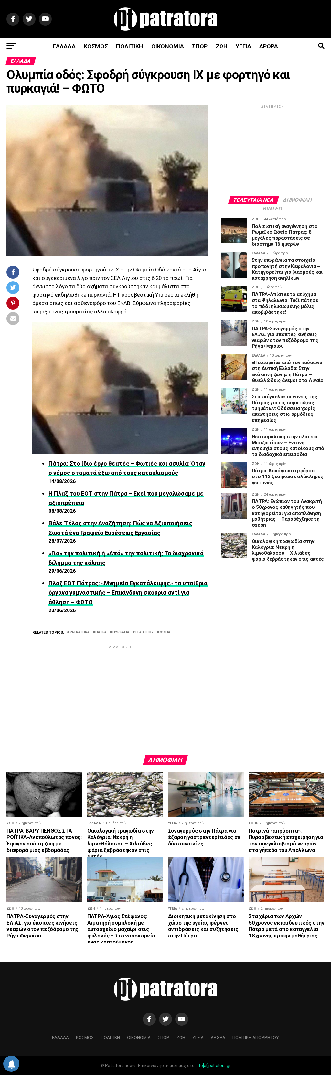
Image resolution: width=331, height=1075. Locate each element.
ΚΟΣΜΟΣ (96, 46)
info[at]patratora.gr (213, 1065)
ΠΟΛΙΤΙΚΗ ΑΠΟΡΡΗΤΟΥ (255, 1037)
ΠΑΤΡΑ (101, 632)
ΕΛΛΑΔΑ (64, 46)
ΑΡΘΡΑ (268, 46)
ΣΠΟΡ (200, 46)
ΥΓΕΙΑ (243, 46)
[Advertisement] (120, 695)
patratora (80, 632)
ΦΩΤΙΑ (164, 632)
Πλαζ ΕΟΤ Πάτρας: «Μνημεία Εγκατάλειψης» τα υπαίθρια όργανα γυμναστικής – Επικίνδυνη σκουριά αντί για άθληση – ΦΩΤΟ (128, 593)
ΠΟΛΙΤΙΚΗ (129, 46)
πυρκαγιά (120, 632)
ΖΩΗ (222, 46)
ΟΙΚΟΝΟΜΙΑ (167, 46)
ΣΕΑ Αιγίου (144, 632)
